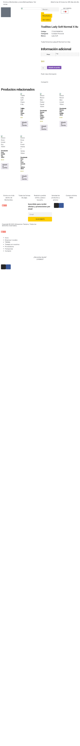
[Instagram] (56, 205)
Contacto (8, 251)
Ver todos (46, 20)
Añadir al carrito (54, 67)
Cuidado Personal (58, 34)
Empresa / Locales (11, 240)
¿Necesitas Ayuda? (40, 257)
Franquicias (9, 249)
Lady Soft (55, 36)
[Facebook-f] (61, 205)
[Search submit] (42, 13)
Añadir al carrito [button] (24, 123)
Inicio (7, 238)
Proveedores (9, 246)
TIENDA (7, 242)
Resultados (47, 16)
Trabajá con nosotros (12, 244)
